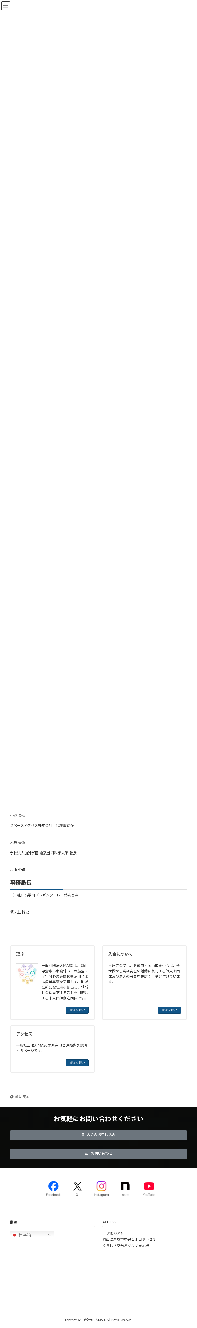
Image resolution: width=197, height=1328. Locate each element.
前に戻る (22, 1097)
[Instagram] (101, 1188)
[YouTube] (149, 1188)
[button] (98, 1135)
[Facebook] (53, 1188)
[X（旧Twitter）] (77, 1188)
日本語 (24, 1234)
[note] (125, 1188)
